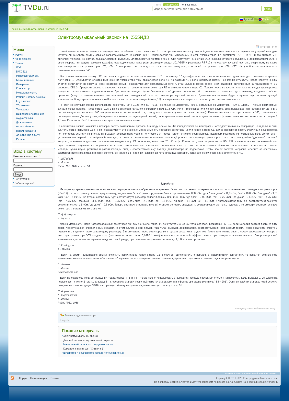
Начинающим (23, 58)
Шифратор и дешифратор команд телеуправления (93, 352)
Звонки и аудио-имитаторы (80, 315)
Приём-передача (26, 130)
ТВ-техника (22, 105)
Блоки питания (25, 80)
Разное (20, 139)
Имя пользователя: (26, 156)
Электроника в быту (28, 134)
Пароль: (19, 165)
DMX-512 (21, 71)
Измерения (22, 84)
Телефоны (22, 109)
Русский (248, 19)
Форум (19, 54)
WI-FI (19, 67)
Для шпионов (24, 122)
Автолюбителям (25, 126)
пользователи (189, 4)
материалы (171, 4)
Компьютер (22, 88)
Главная (15, 29)
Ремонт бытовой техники (30, 96)
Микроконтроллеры (27, 75)
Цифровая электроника (30, 113)
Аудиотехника (24, 118)
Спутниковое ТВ (25, 101)
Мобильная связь (26, 92)
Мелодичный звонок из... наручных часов (88, 344)
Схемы (19, 63)
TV (36, 7)
